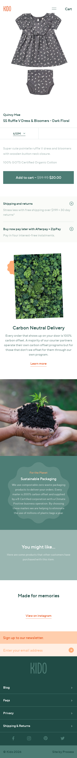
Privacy (8, 713)
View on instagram (39, 615)
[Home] (7, 8)
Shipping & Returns (16, 726)
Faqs (6, 700)
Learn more (38, 363)
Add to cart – (38, 177)
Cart (68, 8)
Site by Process (63, 752)
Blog (6, 687)
